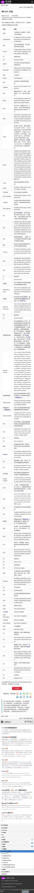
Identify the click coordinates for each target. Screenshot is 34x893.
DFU (5, 780)
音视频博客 (4, 874)
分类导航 (5, 825)
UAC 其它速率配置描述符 (9, 727)
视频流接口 (24, 298)
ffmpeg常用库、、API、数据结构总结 (14, 790)
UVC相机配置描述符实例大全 (8, 864)
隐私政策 (30, 889)
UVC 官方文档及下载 (27, 7)
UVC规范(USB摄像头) (6, 851)
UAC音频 (3, 832)
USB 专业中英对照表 (9, 737)
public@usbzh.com (11, 886)
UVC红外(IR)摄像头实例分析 (8, 867)
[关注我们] (32, 843)
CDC (2, 835)
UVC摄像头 (4, 849)
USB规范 (3, 839)
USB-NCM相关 (7, 812)
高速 (29, 337)
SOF (18, 491)
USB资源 (3, 869)
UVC (10, 22)
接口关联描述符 (18, 212)
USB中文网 (15, 889)
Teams (5, 771)
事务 (6, 612)
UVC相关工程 (4, 862)
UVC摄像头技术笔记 (6, 855)
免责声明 (26, 889)
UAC (5, 760)
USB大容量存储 (5, 842)
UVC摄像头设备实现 (6, 860)
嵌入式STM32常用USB (10, 803)
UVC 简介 (5, 5)
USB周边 (3, 846)
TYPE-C (3, 837)
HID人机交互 (4, 828)
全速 (26, 335)
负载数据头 (18, 397)
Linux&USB (4, 830)
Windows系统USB (5, 871)
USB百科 (3, 844)
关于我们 (21, 889)
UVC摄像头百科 (5, 858)
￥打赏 (17, 688)
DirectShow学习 (5, 853)
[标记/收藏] (32, 840)
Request (5, 454)
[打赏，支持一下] (32, 846)
